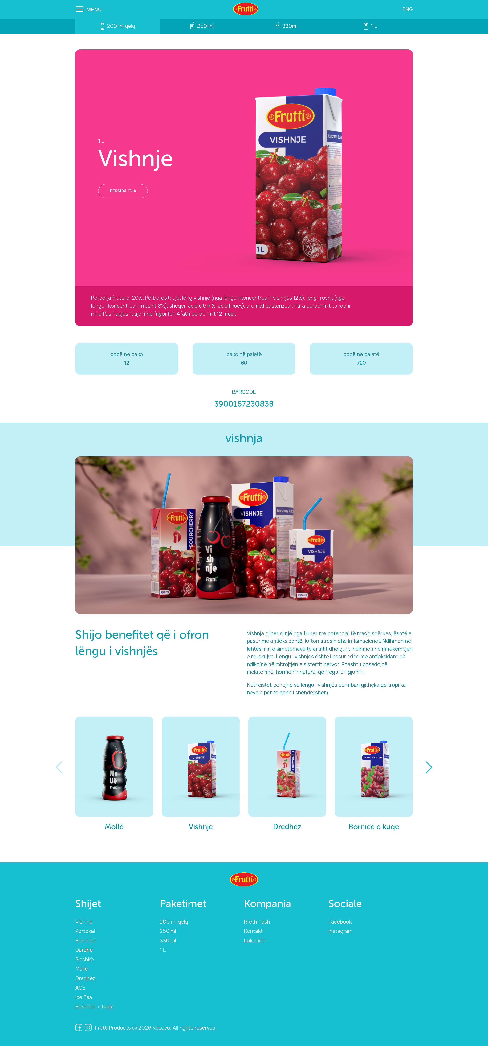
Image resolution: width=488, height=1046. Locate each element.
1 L (374, 26)
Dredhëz (85, 978)
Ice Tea (83, 997)
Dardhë (84, 950)
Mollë (81, 969)
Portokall (85, 931)
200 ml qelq (121, 26)
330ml (289, 26)
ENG (407, 9)
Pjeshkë (84, 959)
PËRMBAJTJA (123, 191)
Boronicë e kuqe (94, 1006)
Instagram (340, 931)
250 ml (205, 26)
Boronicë (85, 940)
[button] (429, 767)
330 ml (168, 940)
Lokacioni (255, 940)
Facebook (340, 922)
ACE (80, 988)
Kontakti (254, 931)
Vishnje (83, 922)
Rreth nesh (257, 922)
